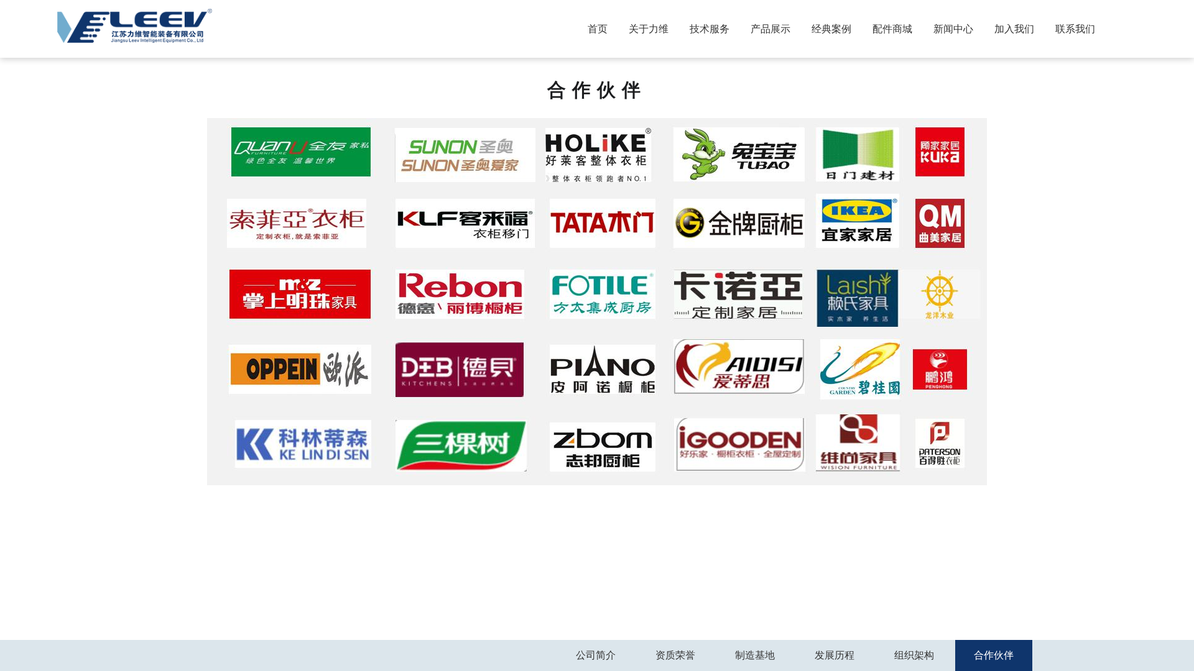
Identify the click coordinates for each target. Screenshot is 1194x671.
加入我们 (1014, 29)
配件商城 (892, 29)
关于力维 (649, 29)
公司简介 (596, 655)
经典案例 (831, 29)
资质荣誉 (675, 655)
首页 (598, 29)
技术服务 (709, 29)
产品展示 (770, 29)
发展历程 (834, 655)
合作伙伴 (994, 655)
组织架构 (914, 655)
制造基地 (755, 655)
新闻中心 (953, 29)
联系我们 (1075, 29)
